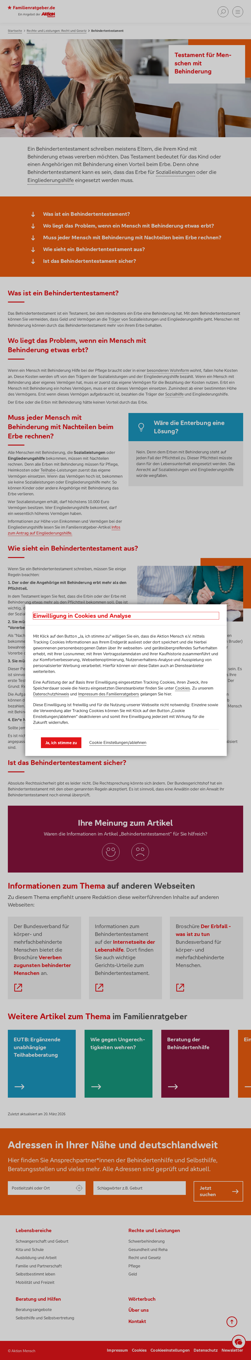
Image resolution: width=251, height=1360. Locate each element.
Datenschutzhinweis (51, 694)
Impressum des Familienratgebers (108, 694)
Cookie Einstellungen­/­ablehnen (117, 742)
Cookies (182, 688)
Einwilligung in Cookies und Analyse (82, 615)
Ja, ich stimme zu (61, 742)
